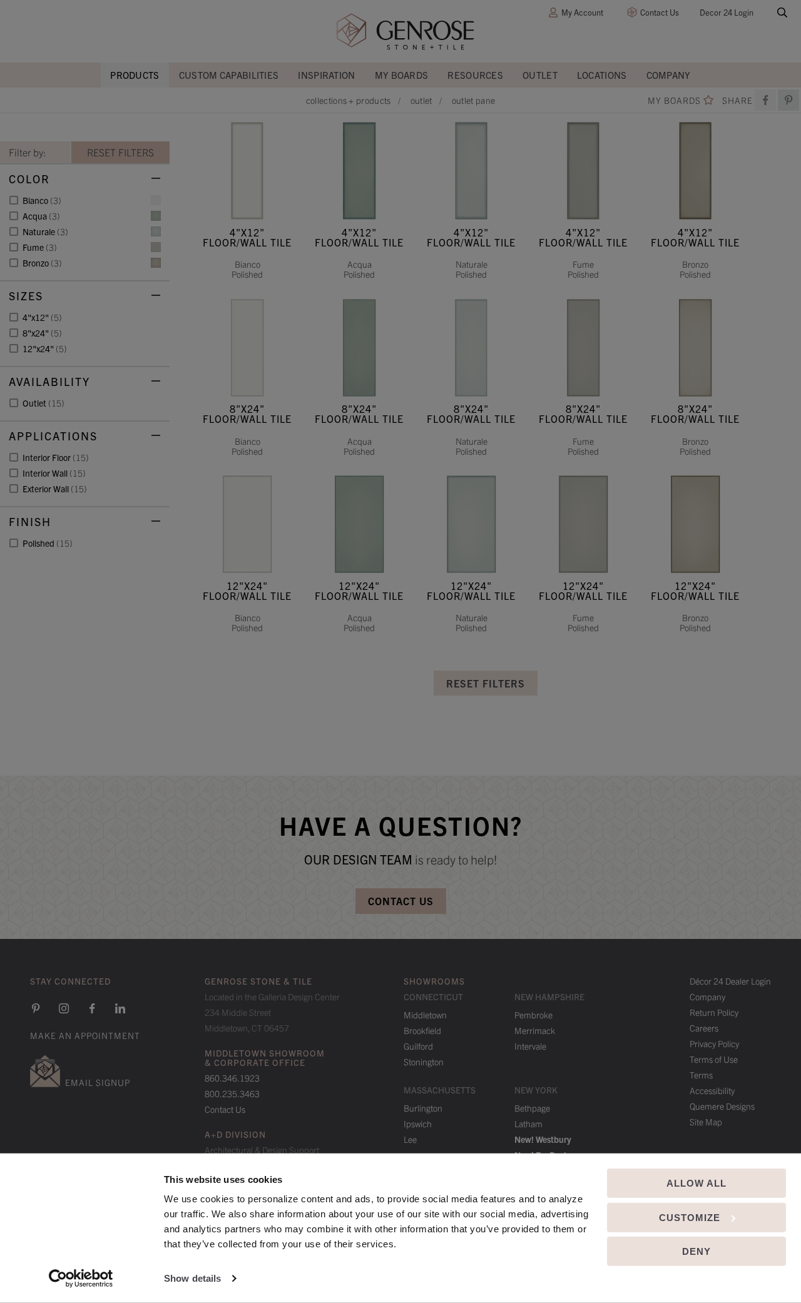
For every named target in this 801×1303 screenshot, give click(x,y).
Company (668, 75)
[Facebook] (765, 100)
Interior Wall (54, 473)
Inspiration (326, 75)
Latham (528, 1123)
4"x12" (42, 317)
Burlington (423, 1107)
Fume (40, 247)
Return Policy (714, 1012)
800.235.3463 (232, 1093)
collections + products (348, 100)
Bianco (42, 200)
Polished (48, 543)
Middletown (425, 1014)
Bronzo (42, 262)
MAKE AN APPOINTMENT (85, 1035)
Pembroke (533, 1014)
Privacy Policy (714, 1043)
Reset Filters (485, 683)
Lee (410, 1139)
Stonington (424, 1061)
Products (134, 75)
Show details (192, 1278)
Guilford (418, 1046)
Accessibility (712, 1090)
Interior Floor (56, 457)
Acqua (41, 215)
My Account (582, 12)
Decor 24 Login (726, 12)
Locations (602, 75)
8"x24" (42, 332)
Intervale (530, 1046)
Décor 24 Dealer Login (730, 980)
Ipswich (418, 1123)
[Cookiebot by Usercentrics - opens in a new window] (81, 1278)
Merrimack (534, 1030)
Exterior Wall (55, 488)
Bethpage (532, 1107)
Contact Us (659, 12)
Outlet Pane (473, 100)
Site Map (706, 1121)
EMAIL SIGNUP (97, 1082)
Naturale (45, 231)
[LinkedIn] (120, 1008)
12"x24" (45, 348)
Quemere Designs (722, 1106)
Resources (475, 75)
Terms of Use (714, 1059)
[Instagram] (63, 1008)
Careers (704, 1027)
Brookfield (422, 1030)
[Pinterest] (35, 1008)
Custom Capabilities (229, 75)
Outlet (540, 75)
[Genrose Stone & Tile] (405, 31)
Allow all (696, 1183)
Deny (696, 1251)
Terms (701, 1074)
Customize (689, 1217)
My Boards (402, 75)
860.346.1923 (232, 1077)
